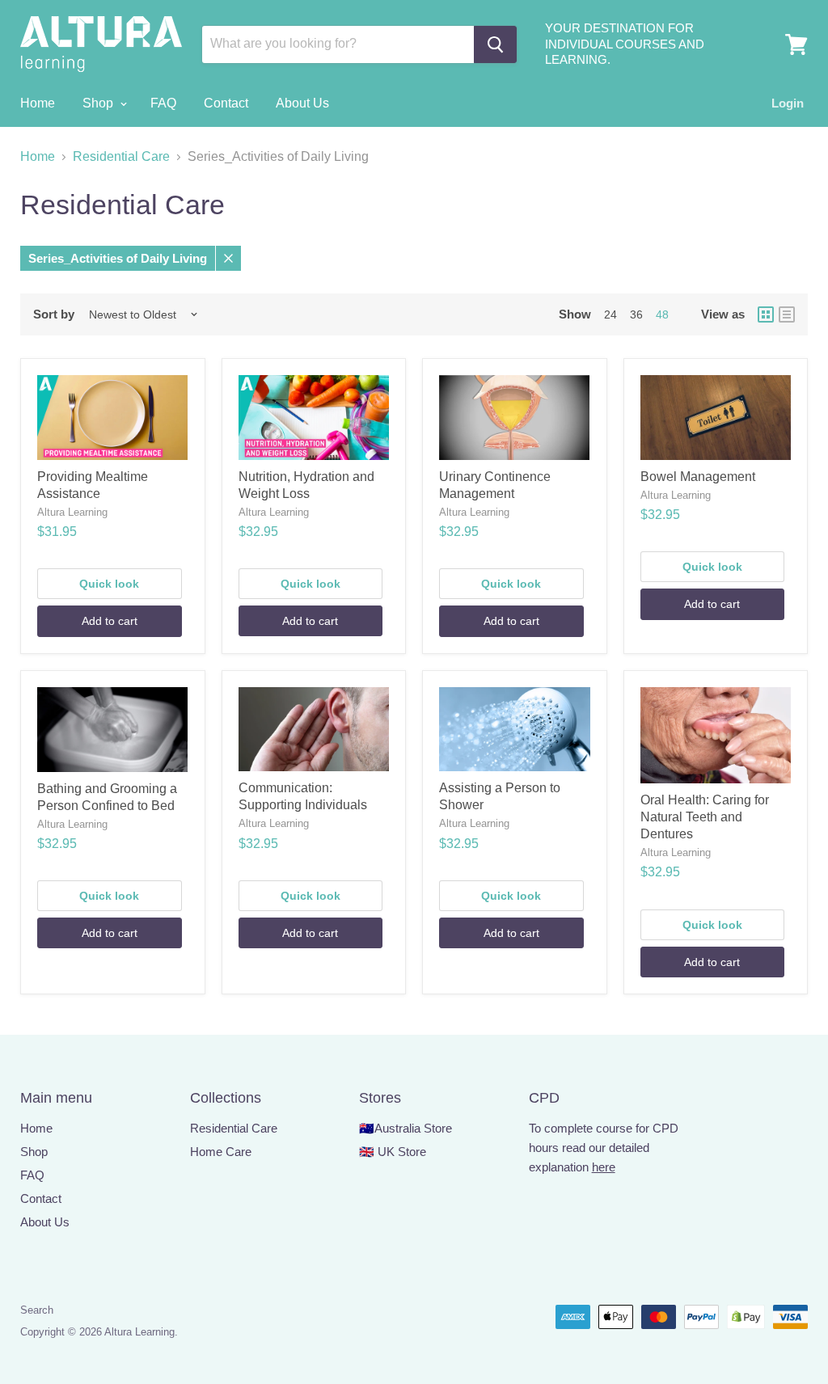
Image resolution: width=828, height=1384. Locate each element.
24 (610, 314)
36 (636, 314)
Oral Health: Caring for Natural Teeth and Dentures (704, 817)
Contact (226, 103)
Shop (99, 103)
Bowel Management (697, 476)
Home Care (220, 1151)
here (603, 1167)
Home (37, 103)
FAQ (163, 103)
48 (662, 314)
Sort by (53, 314)
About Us (302, 103)
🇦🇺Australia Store (405, 1128)
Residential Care (121, 156)
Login (787, 103)
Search (36, 1310)
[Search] (495, 44)
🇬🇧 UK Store (392, 1151)
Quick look (109, 583)
